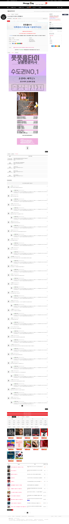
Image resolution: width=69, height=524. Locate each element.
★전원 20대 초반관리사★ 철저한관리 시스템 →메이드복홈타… (34, 470)
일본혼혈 (45, 4)
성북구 (45, 422)
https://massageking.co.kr (34, 520)
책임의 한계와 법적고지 (31, 516)
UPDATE (45, 464)
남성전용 (37, 4)
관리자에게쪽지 (60, 0)
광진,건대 (27, 422)
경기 (50, 38)
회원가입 (48, 0)
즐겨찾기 (8, 0)
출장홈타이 (42, 4)
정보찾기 (52, 0)
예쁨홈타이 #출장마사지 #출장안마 (33, 35)
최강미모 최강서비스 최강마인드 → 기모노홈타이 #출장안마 (34, 492)
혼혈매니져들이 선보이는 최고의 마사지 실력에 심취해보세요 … (35, 467)
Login (56, 28)
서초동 (14, 422)
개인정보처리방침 (18, 516)
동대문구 (36, 424)
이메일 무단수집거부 (24, 516)
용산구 (32, 424)
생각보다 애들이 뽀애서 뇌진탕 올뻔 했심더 (19, 162)
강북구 (32, 422)
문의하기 (56, 516)
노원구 (36, 422)
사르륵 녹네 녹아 (16, 166)
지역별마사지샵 (13, 7)
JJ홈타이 (18, 35)
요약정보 (9, 14)
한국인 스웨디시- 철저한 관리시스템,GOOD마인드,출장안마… (34, 506)
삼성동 (9, 422)
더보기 (14, 164)
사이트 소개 (9, 516)
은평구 (9, 424)
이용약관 (13, 516)
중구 (18, 424)
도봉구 (41, 424)
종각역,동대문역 (45, 424)
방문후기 (29, 7)
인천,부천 (51, 40)
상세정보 (13, 14)
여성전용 (39, 4)
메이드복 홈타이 (15, 35)
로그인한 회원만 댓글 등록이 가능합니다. (27, 183)
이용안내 (52, 516)
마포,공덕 (41, 422)
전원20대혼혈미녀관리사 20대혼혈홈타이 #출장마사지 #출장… (34, 496)
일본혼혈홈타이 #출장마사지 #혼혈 (24, 35)
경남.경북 (51, 41)
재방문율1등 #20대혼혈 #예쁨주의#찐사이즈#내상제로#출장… (34, 488)
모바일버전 (59, 516)
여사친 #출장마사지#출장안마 (41, 35)
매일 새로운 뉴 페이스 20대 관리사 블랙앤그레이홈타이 (34, 474)
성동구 (27, 424)
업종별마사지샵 (21, 7)
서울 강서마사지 (11, 11)
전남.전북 (51, 43)
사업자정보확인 (46, 519)
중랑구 (14, 424)
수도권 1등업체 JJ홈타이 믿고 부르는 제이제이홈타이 (34, 481)
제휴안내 (55, 0)
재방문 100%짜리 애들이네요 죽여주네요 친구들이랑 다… (21, 158)
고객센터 (40, 7)
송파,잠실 (23, 422)
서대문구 (23, 424)
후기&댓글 (16, 14)
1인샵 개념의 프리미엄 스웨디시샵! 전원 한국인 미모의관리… (35, 499)
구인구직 (34, 7)
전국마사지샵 (51, 35)
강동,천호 (18, 422)
